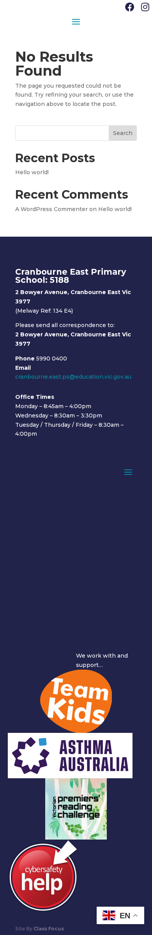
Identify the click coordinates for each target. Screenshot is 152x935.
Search (123, 133)
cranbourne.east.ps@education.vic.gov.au (73, 376)
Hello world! (32, 172)
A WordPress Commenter (51, 209)
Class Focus (49, 929)
